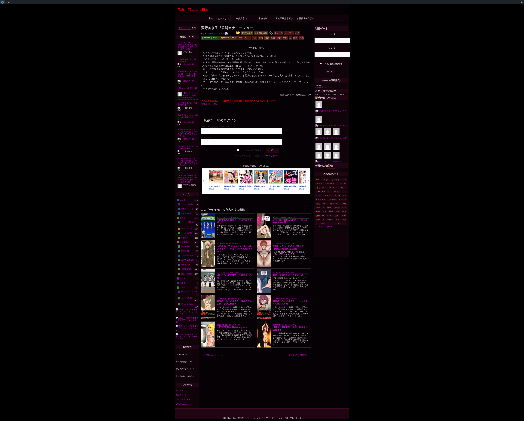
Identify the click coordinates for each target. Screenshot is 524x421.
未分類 (182, 278)
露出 (338, 219)
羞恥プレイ (195, 319)
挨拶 (324, 211)
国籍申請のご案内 (209, 104)
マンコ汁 (328, 195)
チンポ (337, 191)
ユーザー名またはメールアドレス (217, 126)
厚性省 (182, 218)
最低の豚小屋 (234, 243)
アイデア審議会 (187, 204)
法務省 (182, 283)
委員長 (337, 207)
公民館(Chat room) (189, 291)
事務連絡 (262, 18)
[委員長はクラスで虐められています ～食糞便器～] (261, 177)
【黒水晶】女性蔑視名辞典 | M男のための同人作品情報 (187, 95)
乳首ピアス (320, 199)
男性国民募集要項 (284, 18)
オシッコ (330, 183)
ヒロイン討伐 (194, 335)
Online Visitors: (183, 354)
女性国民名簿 (186, 233)
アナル (319, 183)
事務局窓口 (241, 18)
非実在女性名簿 (187, 260)
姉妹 (329, 207)
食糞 (344, 219)
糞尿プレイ (195, 327)
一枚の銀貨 (233, 217)
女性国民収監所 (187, 298)
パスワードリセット (269, 155)
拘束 (318, 211)
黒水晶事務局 (290, 325)
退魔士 (330, 219)
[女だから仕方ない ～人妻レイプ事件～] (216, 177)
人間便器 (342, 199)
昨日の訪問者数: (183, 369)
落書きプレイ (194, 310)
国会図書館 (185, 246)
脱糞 (337, 215)
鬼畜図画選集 (186, 269)
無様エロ (320, 215)
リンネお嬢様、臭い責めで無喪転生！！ (187, 60)
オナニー (342, 183)
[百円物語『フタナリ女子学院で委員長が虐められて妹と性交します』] (306, 177)
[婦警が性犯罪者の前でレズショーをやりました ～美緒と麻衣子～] (291, 177)
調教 (318, 219)
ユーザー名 (331, 34)
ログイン (179, 390)
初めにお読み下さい (219, 18)
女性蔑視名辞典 (187, 255)
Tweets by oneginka (323, 226)
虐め (344, 215)
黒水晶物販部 (186, 213)
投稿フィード (181, 395)
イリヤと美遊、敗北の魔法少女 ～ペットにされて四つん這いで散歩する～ (188, 73)
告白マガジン (186, 228)
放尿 (338, 211)
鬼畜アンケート (187, 209)
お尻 (344, 179)
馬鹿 (323, 223)
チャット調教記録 (188, 222)
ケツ (332, 187)
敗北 (344, 211)
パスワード (206, 137)
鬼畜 (339, 223)
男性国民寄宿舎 (187, 304)
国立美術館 (185, 251)
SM (317, 179)
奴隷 (318, 207)
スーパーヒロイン (323, 191)
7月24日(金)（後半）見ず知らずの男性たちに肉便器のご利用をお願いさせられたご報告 (187, 45)
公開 (318, 203)
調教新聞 (184, 237)
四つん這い (334, 203)
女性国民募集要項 (305, 18)
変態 (344, 203)
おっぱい (325, 179)
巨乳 (344, 207)
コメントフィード (183, 399)
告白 (325, 203)
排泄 (331, 211)
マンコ (319, 195)
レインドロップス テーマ (290, 418)
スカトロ (342, 187)
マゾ (344, 191)
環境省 (182, 287)
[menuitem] (2, 2)
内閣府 (182, 200)
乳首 (344, 195)
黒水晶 (211, 189)
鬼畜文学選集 (186, 274)
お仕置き (336, 179)
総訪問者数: (181, 376)
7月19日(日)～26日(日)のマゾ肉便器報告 (188, 147)
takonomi (290, 243)
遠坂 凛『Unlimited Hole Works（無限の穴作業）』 (188, 117)
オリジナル (321, 187)
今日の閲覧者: (182, 362)
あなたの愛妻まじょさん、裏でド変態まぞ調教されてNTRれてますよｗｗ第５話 (187, 132)
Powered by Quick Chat (323, 88)
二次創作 (332, 199)
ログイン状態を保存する (252, 150)
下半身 (337, 195)
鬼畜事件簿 (185, 264)
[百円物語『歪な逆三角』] (231, 177)
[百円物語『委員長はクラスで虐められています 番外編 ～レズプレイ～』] (246, 177)
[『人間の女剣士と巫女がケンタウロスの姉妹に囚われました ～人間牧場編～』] (276, 177)
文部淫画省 (184, 242)
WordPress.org (182, 404)
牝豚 (329, 215)
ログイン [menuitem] (9, 2)
